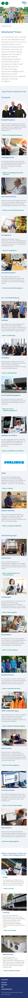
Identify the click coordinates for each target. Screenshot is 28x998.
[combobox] (14, 26)
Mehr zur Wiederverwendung (12, 970)
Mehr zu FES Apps (9, 888)
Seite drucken (4, 979)
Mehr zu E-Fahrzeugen (10, 930)
